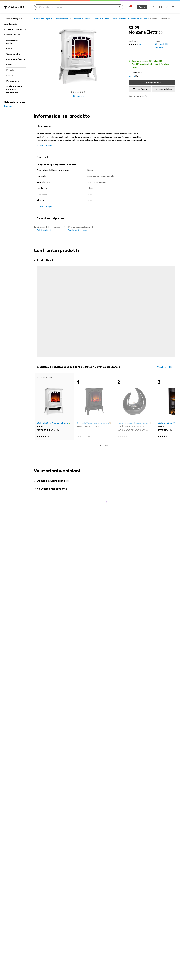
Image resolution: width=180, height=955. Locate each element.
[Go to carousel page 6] (109, 329)
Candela (10, 48)
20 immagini (78, 96)
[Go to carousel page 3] (102, 329)
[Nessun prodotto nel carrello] (173, 7)
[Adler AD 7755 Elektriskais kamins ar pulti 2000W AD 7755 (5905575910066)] (54, 295)
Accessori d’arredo (13, 29)
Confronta (142, 89)
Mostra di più (46, 145)
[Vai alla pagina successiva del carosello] (170, 295)
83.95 (134, 27)
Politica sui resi (44, 230)
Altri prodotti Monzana (161, 44)
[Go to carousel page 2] (100, 329)
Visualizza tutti (164, 260)
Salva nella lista (165, 89)
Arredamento (10, 24)
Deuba (132, 76)
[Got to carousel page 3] (76, 92)
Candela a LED (13, 54)
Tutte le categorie (13, 18)
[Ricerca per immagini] (120, 7)
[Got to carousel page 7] (84, 92)
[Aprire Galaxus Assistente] (154, 7)
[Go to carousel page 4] (105, 329)
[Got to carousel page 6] (82, 92)
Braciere (8, 106)
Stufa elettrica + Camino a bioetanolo (15, 89)
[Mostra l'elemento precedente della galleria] (33, 56)
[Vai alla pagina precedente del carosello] (38, 295)
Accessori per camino (12, 42)
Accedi (142, 7)
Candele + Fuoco (12, 35)
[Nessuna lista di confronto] (160, 7)
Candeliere (11, 64)
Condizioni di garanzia (77, 230)
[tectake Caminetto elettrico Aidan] (94, 295)
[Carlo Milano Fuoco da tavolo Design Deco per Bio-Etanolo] (134, 380)
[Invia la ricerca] (36, 7)
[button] (152, 64)
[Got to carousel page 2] (73, 92)
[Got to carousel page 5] (80, 92)
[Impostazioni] (130, 7)
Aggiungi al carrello (153, 82)
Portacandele (12, 81)
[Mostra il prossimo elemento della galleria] (122, 56)
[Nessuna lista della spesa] (167, 7)
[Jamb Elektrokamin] (134, 295)
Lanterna (10, 75)
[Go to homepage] (14, 7)
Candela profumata (15, 59)
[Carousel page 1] (71, 92)
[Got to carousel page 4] (78, 92)
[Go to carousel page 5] (107, 329)
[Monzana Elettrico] (94, 380)
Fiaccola (10, 70)
